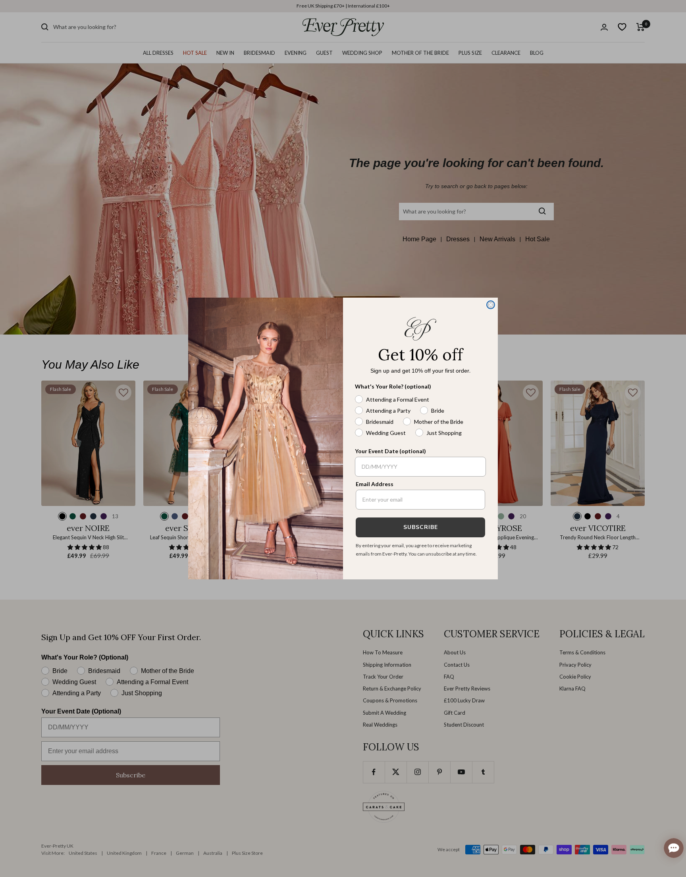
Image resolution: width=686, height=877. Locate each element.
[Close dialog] (491, 305)
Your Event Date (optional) (390, 451)
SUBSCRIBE (420, 527)
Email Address (374, 484)
